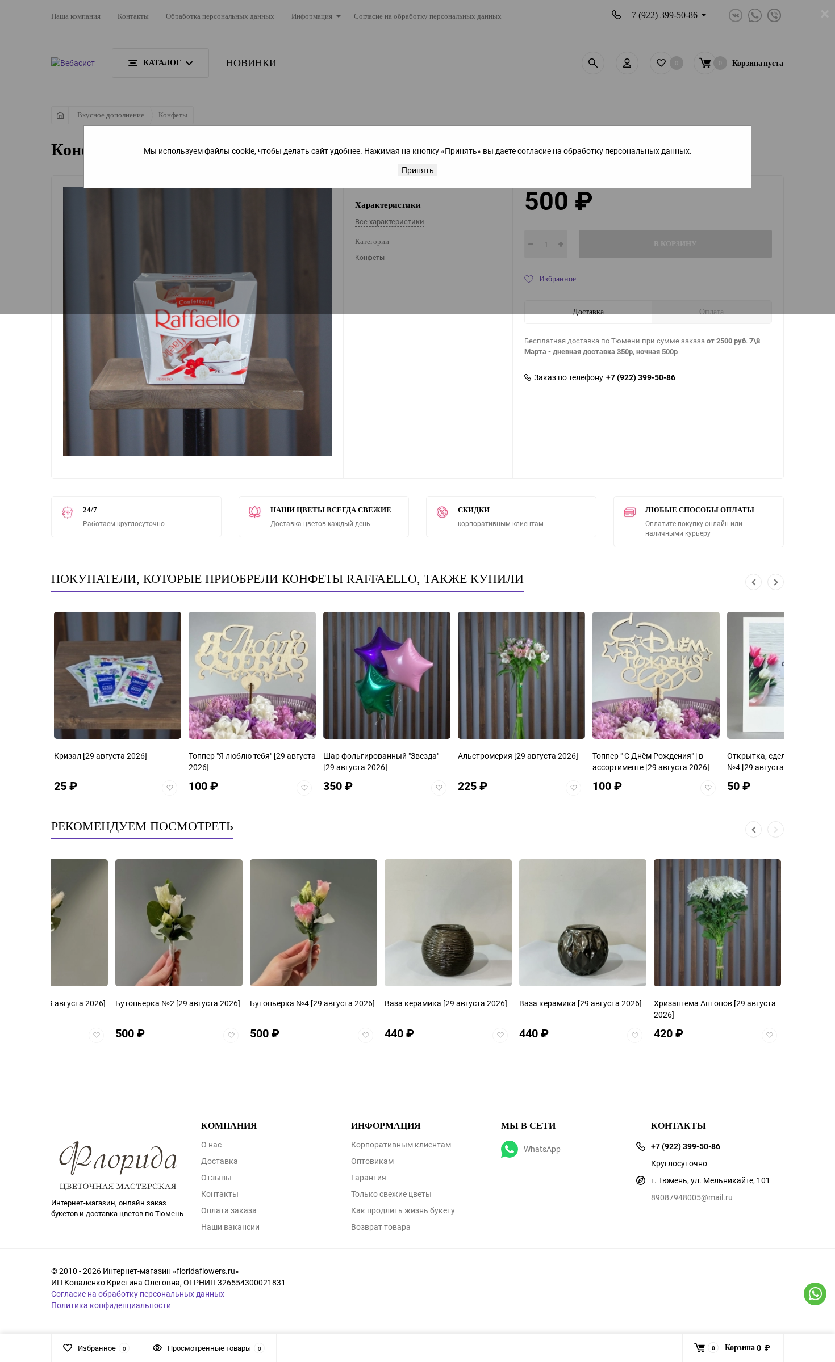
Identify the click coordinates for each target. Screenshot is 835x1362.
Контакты (220, 1194)
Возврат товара (381, 1227)
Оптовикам (372, 1161)
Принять (418, 170)
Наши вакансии (230, 1227)
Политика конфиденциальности (111, 1305)
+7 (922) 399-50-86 (640, 377)
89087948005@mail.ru (692, 1197)
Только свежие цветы (391, 1194)
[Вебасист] (117, 1147)
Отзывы (216, 1178)
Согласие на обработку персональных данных (137, 1293)
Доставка (219, 1161)
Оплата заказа (229, 1210)
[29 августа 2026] (173, 761)
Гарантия (368, 1178)
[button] (753, 582)
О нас (211, 1145)
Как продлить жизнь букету (403, 1210)
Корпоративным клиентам (401, 1145)
